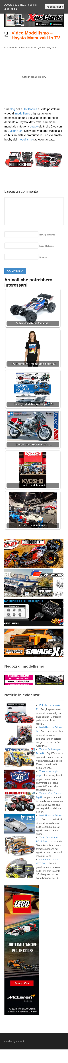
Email (46, 246)
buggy (34, 126)
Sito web (43, 257)
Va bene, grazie (54, 6)
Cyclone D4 (15, 130)
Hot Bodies (44, 47)
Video (54, 47)
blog (12, 109)
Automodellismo (30, 47)
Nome (47, 235)
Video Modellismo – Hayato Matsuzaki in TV (36, 35)
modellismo (22, 113)
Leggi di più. (11, 8)
